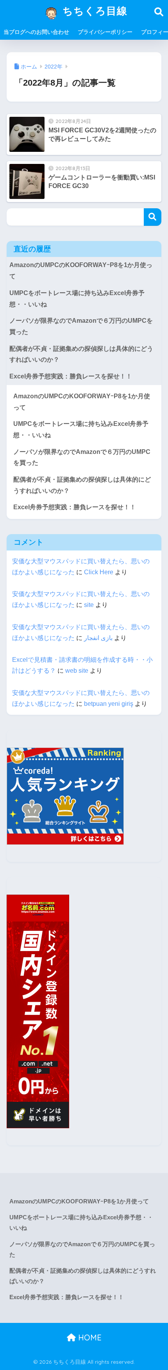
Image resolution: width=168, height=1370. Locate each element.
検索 (152, 217)
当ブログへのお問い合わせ (36, 32)
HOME (89, 1337)
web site (76, 670)
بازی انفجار (98, 638)
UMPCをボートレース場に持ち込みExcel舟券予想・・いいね (77, 299)
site (89, 604)
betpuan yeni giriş (108, 703)
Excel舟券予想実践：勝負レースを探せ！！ (70, 376)
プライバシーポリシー (105, 32)
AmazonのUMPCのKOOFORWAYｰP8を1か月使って (80, 271)
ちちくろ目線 (93, 10)
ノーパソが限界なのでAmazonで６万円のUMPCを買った (81, 326)
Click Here (98, 572)
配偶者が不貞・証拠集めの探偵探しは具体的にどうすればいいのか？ (81, 354)
